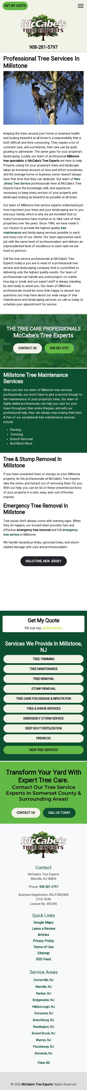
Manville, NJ (43, 987)
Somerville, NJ (43, 980)
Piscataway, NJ (43, 1046)
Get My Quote (15, 6)
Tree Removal (43, 678)
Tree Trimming (43, 659)
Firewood (43, 738)
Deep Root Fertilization (43, 728)
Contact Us (27, 348)
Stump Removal (43, 688)
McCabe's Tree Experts (37, 1084)
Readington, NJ (43, 1027)
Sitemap (43, 953)
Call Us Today (59, 813)
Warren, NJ (43, 1040)
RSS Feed (43, 959)
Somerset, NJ (43, 1013)
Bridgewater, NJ (43, 1000)
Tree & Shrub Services (44, 708)
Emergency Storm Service (43, 718)
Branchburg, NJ (43, 1020)
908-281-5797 (43, 47)
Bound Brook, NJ (43, 1033)
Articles (43, 935)
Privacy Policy (43, 941)
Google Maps (43, 922)
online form (52, 628)
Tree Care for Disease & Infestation (43, 698)
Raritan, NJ (43, 993)
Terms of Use (44, 947)
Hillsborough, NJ (43, 1007)
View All (44, 1063)
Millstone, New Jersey (43, 561)
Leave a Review (43, 929)
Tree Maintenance (44, 669)
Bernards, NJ (43, 1053)
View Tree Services (43, 750)
